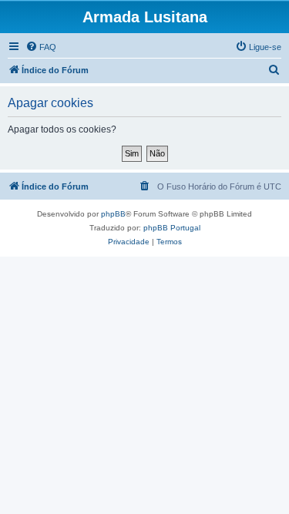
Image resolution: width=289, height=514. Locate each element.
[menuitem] (40, 47)
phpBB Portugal (171, 227)
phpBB (113, 214)
